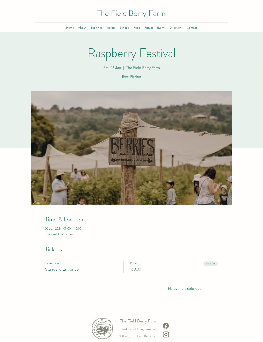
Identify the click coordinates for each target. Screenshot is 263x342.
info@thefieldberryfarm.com (139, 329)
